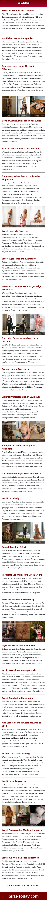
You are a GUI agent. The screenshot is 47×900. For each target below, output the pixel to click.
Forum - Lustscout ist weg (16, 753)
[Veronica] (9, 216)
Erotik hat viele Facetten (15, 230)
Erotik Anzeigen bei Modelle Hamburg (22, 829)
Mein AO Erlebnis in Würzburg (18, 599)
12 (34, 885)
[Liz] (9, 815)
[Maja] (23, 532)
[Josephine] (37, 532)
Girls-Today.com (23, 896)
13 (37, 885)
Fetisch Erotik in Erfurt (14, 547)
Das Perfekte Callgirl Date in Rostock (21, 473)
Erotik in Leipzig (10, 498)
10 (27, 885)
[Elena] (9, 106)
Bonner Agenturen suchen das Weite (21, 120)
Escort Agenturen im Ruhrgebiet (19, 258)
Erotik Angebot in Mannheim (17, 698)
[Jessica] (37, 631)
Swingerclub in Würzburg (15, 369)
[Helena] (23, 631)
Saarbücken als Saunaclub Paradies (21, 148)
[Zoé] (37, 216)
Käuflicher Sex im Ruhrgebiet (17, 38)
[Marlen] (23, 216)
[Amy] (23, 431)
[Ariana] (37, 106)
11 (30, 885)
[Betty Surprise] (37, 815)
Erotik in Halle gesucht (14, 781)
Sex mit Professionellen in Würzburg (21, 396)
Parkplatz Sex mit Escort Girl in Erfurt (22, 574)
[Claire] (37, 431)
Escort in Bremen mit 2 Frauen (18, 10)
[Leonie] (23, 324)
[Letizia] (9, 324)
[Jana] (23, 815)
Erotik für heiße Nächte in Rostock (20, 857)
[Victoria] (9, 532)
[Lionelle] (9, 631)
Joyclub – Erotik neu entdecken (18, 645)
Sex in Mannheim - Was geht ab (19, 670)
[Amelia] (9, 431)
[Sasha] (23, 106)
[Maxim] (37, 324)
